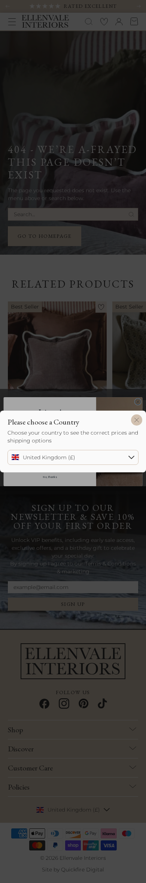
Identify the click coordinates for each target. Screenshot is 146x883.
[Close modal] (136, 420)
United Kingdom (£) (49, 457)
